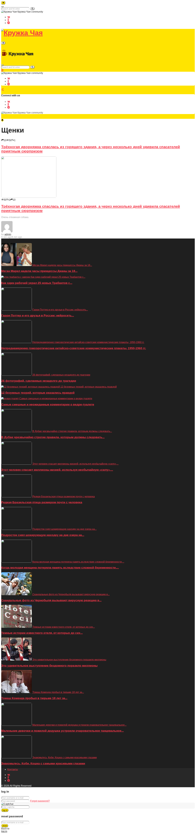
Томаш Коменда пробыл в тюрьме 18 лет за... (34, 698)
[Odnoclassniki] (8, 19)
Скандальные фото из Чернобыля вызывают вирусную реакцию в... (51, 600)
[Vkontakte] (8, 17)
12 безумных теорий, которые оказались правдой (38, 392)
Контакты (12, 769)
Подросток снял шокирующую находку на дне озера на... (42, 535)
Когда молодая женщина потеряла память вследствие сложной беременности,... (60, 567)
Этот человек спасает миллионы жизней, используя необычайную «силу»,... (57, 469)
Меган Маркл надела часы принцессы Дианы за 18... (39, 271)
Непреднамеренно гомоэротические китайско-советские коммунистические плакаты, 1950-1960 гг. (73, 348)
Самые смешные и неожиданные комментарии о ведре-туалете (47, 404)
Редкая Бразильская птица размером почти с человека (41, 502)
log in (4, 810)
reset (4, 826)
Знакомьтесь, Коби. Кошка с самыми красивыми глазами (43, 763)
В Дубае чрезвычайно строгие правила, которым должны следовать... (53, 437)
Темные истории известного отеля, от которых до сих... (42, 632)
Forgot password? (40, 801)
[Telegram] (8, 22)
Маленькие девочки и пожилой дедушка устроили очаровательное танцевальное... (62, 730)
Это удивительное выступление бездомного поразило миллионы (49, 665)
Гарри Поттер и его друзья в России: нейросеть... (37, 315)
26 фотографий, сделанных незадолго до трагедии (38, 380)
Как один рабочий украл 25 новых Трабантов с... (36, 283)
